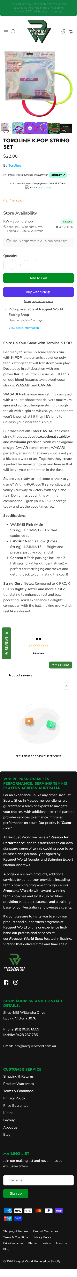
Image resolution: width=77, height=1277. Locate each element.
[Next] (71, 8)
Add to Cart (38, 278)
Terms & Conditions (18, 1091)
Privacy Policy (14, 1098)
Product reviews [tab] (20, 675)
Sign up (16, 1193)
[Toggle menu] (6, 31)
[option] (38, 84)
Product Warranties (18, 1083)
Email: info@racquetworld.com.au (29, 1046)
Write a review (60, 664)
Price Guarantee (15, 1105)
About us (10, 1127)
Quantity (10, 255)
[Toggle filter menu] (66, 686)
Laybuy (9, 1120)
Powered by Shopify (47, 1261)
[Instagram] (16, 982)
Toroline (14, 165)
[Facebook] (6, 982)
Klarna (8, 1112)
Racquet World (23, 1261)
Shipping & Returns (18, 1076)
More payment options (38, 301)
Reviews (6, 643)
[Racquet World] (38, 31)
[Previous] (6, 8)
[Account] (61, 31)
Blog (6, 1134)
